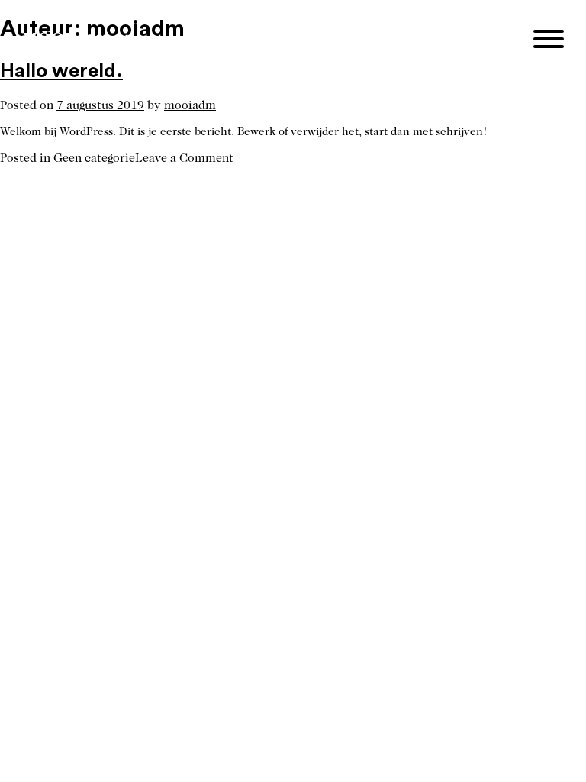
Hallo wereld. (61, 71)
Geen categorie (94, 159)
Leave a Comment (184, 159)
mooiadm (190, 106)
